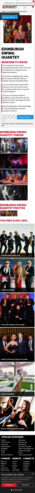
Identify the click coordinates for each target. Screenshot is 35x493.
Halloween (21, 440)
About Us (4, 461)
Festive (3, 440)
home (3, 11)
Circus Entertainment (25, 455)
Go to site (29, 3)
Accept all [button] (9, 485)
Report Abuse (5, 470)
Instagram (26, 463)
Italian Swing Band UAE (10, 255)
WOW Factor (5, 442)
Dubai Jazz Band (7, 290)
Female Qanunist (8, 394)
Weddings (4, 448)
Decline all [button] (25, 485)
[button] (3, 116)
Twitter (25, 468)
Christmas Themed (24, 446)
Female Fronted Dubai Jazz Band (14, 359)
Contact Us (4, 468)
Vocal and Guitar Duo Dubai (12, 428)
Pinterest (26, 466)
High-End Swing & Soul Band (12, 324)
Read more (24, 481)
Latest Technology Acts (26, 448)
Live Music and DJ (8, 124)
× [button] (33, 473)
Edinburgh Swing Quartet (18, 11)
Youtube (25, 470)
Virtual (3, 450)
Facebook (26, 461)
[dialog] (17, 482)
